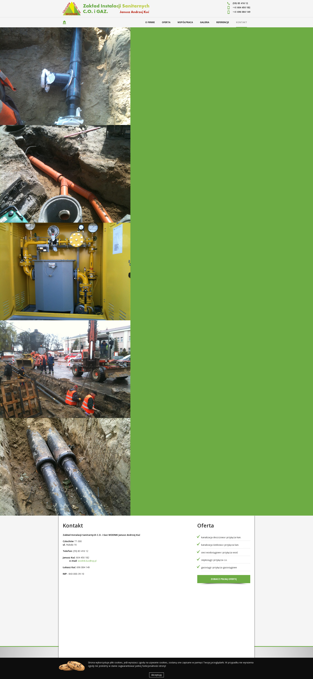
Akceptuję (156, 674)
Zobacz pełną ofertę (224, 579)
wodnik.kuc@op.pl (87, 560)
